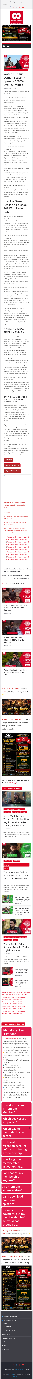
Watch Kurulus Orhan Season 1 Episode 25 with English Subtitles (21, 970)
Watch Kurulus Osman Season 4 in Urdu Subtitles (16, 70)
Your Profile (7, 1326)
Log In (5, 1323)
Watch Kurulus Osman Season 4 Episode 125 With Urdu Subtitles (16, 672)
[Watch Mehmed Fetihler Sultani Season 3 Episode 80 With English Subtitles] (7, 900)
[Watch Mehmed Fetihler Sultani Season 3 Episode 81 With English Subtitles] (16, 850)
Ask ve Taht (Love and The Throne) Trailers (14, 809)
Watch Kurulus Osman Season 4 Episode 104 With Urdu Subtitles (16, 607)
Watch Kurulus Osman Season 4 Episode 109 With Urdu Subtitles (15, 577)
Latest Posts (7, 812)
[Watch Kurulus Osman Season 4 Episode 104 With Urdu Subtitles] (16, 589)
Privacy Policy (6, 1334)
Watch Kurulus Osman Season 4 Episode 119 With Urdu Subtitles (16, 640)
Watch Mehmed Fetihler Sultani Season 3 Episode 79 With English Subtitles (22, 910)
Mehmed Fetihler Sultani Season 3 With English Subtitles (15, 864)
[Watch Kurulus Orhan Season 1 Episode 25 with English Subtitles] (7, 972)
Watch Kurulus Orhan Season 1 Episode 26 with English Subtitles (16, 947)
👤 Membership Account (9, 1320)
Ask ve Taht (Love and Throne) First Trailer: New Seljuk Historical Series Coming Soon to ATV (16, 821)
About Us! (5, 1345)
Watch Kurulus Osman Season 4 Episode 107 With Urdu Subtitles (17, 570)
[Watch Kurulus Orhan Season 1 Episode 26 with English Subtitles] (16, 926)
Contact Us (5, 1349)
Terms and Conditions (8, 1338)
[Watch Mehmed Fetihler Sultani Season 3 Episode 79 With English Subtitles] (7, 911)
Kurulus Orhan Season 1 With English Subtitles (15, 937)
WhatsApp (12, 783)
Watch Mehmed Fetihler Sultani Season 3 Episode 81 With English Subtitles (16, 875)
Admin (14, 88)
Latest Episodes (8, 860)
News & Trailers (16, 812)
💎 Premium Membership (9, 1316)
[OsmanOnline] (4, 46)
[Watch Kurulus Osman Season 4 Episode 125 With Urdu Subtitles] (16, 653)
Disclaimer (5, 1342)
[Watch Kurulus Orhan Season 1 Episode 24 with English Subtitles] (7, 983)
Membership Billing (9, 1330)
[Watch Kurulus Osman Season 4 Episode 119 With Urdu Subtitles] (16, 621)
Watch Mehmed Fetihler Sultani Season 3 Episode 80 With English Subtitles (22, 899)
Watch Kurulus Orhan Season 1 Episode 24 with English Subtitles (21, 982)
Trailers (24, 812)
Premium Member (12, 1039)
